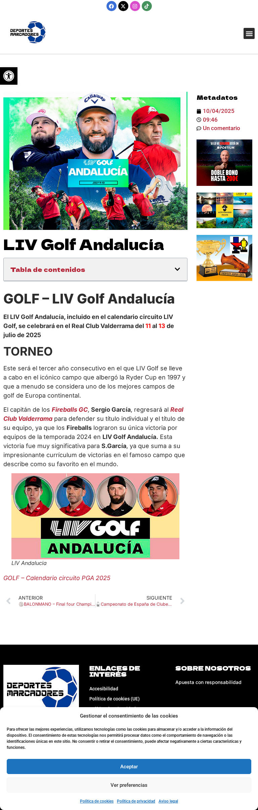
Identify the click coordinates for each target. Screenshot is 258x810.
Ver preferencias (129, 785)
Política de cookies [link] (97, 801)
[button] (249, 33)
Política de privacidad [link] (136, 801)
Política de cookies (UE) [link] (114, 698)
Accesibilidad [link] (103, 688)
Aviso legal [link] (168, 801)
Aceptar (129, 767)
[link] (8, 76)
